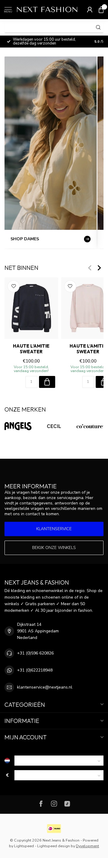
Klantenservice (54, 529)
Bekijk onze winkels (54, 547)
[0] (101, 10)
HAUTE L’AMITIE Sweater (31, 348)
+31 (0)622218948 (34, 670)
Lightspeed (24, 845)
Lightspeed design (53, 845)
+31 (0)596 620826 (35, 653)
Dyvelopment (87, 845)
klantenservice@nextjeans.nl (44, 687)
